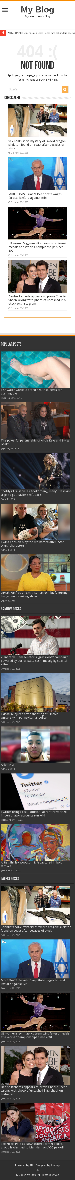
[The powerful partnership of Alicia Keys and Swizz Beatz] (35, 420)
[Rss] (37, 1170)
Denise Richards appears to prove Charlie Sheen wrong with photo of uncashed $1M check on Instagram (37, 300)
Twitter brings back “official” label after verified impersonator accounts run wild (34, 813)
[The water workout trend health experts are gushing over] (35, 369)
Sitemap (55, 1165)
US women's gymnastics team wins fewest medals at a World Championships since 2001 (37, 247)
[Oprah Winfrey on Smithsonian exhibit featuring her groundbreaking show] (35, 572)
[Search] (65, 89)
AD (31, 1165)
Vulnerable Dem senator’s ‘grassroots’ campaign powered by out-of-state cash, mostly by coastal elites (34, 660)
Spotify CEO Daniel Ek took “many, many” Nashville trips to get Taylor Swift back (36, 493)
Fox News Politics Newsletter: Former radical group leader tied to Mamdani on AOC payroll (32, 1145)
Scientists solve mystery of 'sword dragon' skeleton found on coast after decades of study (37, 144)
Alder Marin (9, 764)
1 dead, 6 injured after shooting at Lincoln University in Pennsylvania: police (29, 715)
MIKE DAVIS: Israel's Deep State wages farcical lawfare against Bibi (35, 196)
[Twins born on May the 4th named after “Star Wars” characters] (35, 522)
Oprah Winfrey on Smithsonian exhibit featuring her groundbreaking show (34, 594)
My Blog (37, 9)
